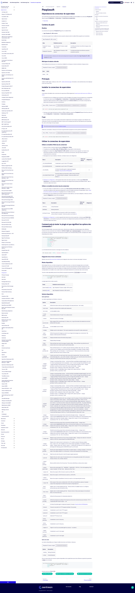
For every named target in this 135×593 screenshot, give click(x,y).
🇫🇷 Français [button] (127, 2)
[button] (133, 2)
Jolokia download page (66, 81)
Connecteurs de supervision (35, 2)
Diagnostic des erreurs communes (102, 31)
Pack (97, 17)
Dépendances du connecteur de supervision (100, 7)
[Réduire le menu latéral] (8, 582)
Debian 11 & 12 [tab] (76, 105)
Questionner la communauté (85, 573)
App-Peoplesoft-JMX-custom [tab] (49, 39)
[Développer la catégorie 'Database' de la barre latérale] (14, 425)
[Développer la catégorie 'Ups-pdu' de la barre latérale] (14, 445)
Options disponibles (99, 34)
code (50, 287)
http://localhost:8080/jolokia (65, 170)
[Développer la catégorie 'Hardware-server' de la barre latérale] (14, 428)
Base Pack (46, 20)
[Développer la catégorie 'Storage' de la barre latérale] (14, 441)
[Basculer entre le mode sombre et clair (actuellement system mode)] (131, 2)
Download (91, 586)
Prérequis (96, 14)
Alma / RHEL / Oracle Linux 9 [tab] (64, 105)
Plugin (97, 19)
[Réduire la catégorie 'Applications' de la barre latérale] (14, 10)
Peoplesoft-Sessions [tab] (61, 67)
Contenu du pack (98, 9)
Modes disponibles (99, 33)
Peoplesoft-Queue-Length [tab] (49, 67)
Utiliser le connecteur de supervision (101, 21)
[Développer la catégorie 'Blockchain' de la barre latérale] (14, 419)
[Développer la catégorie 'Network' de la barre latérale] (14, 430)
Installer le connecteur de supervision (101, 16)
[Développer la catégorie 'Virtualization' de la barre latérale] (14, 448)
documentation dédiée (55, 259)
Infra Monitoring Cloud (25, 2)
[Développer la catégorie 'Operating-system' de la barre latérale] (14, 432)
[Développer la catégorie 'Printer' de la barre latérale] (14, 434)
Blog (80, 586)
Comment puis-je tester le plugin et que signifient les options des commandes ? (102, 29)
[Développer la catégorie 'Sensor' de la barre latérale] (14, 439)
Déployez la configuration (49, 179)
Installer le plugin (62, 126)
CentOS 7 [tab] (83, 105)
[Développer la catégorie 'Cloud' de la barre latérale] (14, 423)
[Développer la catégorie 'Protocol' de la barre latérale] (14, 437)
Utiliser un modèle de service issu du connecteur (102, 26)
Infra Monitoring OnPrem (14, 2)
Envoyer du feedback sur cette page (65, 573)
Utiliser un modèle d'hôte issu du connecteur (101, 23)
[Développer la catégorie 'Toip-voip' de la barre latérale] (14, 443)
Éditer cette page (48, 573)
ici (58, 176)
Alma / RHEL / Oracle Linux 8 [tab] (49, 105)
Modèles (97, 11)
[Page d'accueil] (43, 7)
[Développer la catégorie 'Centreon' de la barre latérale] (14, 421)
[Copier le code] (91, 109)
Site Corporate (68, 586)
